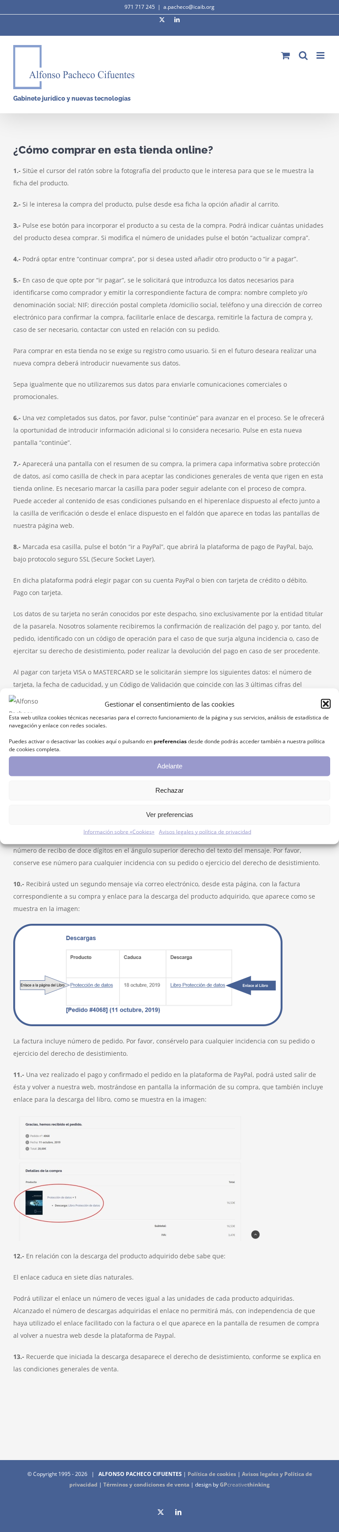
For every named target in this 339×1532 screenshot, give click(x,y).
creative (245, 1484)
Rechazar (169, 790)
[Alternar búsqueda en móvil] (303, 55)
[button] (325, 703)
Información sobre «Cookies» (118, 831)
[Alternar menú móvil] (321, 55)
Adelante (169, 766)
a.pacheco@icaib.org (189, 7)
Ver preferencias (169, 814)
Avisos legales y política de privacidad (205, 831)
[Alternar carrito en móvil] (285, 55)
